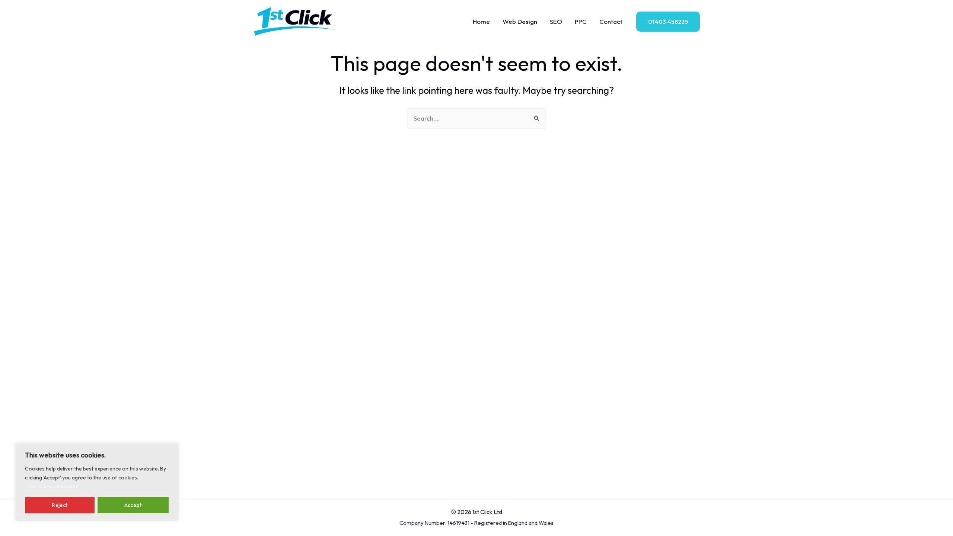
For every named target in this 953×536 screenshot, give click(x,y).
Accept (133, 505)
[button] (668, 22)
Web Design (520, 21)
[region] (97, 482)
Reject (59, 505)
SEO (556, 21)
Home (481, 21)
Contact (610, 21)
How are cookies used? (53, 486)
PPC (581, 21)
